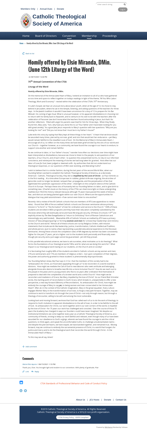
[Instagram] (25, 390)
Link (27, 371)
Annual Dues (46, 8)
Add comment (31, 346)
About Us (80, 399)
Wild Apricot (109, 427)
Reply (37, 371)
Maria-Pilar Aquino (30, 364)
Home (21, 43)
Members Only (28, 8)
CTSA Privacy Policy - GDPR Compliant (73, 417)
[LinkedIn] (21, 390)
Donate (60, 8)
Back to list (30, 53)
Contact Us (121, 399)
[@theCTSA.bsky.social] (21, 383)
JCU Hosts (94, 399)
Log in (122, 9)
